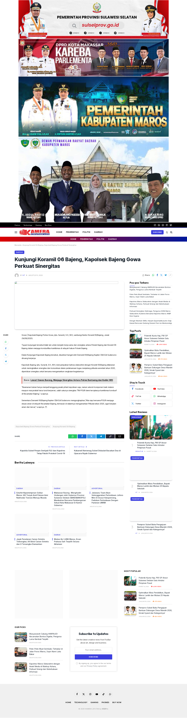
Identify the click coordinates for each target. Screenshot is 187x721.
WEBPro (105, 709)
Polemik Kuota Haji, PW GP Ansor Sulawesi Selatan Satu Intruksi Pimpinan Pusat (156, 338)
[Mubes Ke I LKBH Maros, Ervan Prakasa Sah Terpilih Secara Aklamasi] (69, 523)
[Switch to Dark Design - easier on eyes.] (167, 232)
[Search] (171, 232)
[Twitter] (5, 354)
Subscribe (157, 232)
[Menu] (16, 232)
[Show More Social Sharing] (170, 275)
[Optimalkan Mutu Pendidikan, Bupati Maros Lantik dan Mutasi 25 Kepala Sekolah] (136, 353)
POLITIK (86, 232)
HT (24, 275)
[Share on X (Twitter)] (161, 275)
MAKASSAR (136, 417)
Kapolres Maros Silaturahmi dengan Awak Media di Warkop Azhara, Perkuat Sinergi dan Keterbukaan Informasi (150, 303)
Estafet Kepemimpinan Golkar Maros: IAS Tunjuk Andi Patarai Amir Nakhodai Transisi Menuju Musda (32, 495)
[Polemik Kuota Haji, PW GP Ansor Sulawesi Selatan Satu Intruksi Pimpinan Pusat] (136, 339)
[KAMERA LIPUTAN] (34, 232)
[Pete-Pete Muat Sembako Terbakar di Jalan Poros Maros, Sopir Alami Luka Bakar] (21, 652)
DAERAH (98, 232)
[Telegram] (5, 361)
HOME (59, 232)
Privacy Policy (92, 666)
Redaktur (139, 451)
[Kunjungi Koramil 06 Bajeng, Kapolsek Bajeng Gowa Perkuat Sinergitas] (66, 283)
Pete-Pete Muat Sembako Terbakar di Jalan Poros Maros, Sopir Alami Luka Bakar (46, 651)
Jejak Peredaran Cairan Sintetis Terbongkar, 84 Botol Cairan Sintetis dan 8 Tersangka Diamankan (32, 541)
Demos (17, 225)
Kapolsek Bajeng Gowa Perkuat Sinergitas (33, 426)
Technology (27, 225)
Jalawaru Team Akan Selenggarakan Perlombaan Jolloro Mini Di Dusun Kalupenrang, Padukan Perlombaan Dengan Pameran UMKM (107, 498)
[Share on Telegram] (165, 275)
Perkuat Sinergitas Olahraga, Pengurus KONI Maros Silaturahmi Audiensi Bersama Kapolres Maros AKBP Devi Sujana (150, 313)
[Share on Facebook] (157, 275)
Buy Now (48, 225)
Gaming (38, 225)
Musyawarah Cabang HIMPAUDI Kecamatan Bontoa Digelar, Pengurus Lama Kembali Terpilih (45, 636)
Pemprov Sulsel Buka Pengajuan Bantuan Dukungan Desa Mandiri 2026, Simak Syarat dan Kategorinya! (158, 369)
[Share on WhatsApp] (153, 275)
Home (68, 702)
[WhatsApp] (5, 341)
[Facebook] (5, 348)
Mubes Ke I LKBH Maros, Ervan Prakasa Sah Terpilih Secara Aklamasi (67, 541)
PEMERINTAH (72, 232)
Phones (105, 702)
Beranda (18, 245)
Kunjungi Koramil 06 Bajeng (64, 426)
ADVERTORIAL (97, 488)
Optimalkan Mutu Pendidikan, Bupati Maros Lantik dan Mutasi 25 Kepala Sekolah (158, 353)
